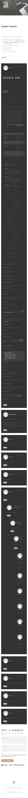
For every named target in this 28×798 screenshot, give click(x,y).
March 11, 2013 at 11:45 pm (20, 412)
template (4, 57)
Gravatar (5, 423)
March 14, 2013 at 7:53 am (20, 455)
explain (16, 186)
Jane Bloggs (15, 507)
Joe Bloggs (19, 558)
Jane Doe (11, 439)
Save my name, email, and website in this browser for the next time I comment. (13, 755)
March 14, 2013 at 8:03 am (20, 536)
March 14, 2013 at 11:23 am (19, 676)
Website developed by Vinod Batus (14, 792)
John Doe (11, 67)
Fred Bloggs (19, 523)
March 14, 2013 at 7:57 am (20, 490)
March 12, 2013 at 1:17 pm (20, 437)
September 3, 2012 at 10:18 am (19, 66)
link (14, 279)
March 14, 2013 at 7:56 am (20, 472)
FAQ (14, 264)
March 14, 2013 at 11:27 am (19, 693)
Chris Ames (6, 152)
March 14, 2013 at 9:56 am (20, 658)
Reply (5, 430)
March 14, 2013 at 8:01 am (20, 505)
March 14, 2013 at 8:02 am (20, 521)
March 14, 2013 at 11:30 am (19, 711)
